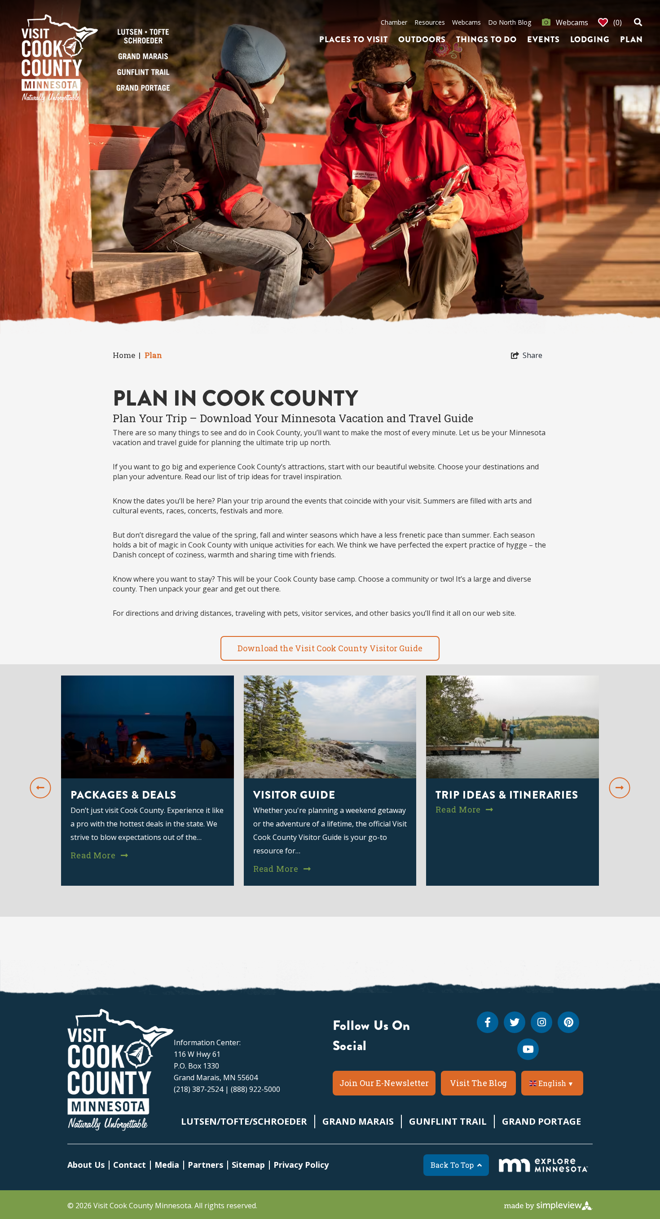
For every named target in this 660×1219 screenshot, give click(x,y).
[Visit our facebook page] (487, 1022)
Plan (631, 39)
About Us (86, 1164)
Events (543, 39)
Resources (429, 22)
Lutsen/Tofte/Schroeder (244, 1121)
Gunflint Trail (448, 1121)
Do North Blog (509, 22)
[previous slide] (40, 787)
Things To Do (486, 39)
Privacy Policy (301, 1164)
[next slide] (619, 787)
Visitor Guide (294, 794)
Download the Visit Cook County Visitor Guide (330, 648)
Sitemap (248, 1164)
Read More (94, 854)
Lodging (590, 39)
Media (166, 1164)
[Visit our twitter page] (514, 1022)
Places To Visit (353, 39)
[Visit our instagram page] (541, 1022)
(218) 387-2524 (198, 1089)
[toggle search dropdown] (638, 22)
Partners (205, 1164)
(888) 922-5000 (255, 1089)
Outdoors (422, 39)
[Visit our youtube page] (528, 1049)
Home (127, 355)
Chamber (394, 22)
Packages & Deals (123, 794)
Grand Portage (541, 1121)
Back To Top (452, 1165)
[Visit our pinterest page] (568, 1022)
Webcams (466, 22)
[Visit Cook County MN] (120, 1070)
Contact (129, 1164)
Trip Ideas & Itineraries (507, 794)
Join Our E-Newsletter (384, 1083)
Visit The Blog (478, 1083)
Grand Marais (358, 1121)
